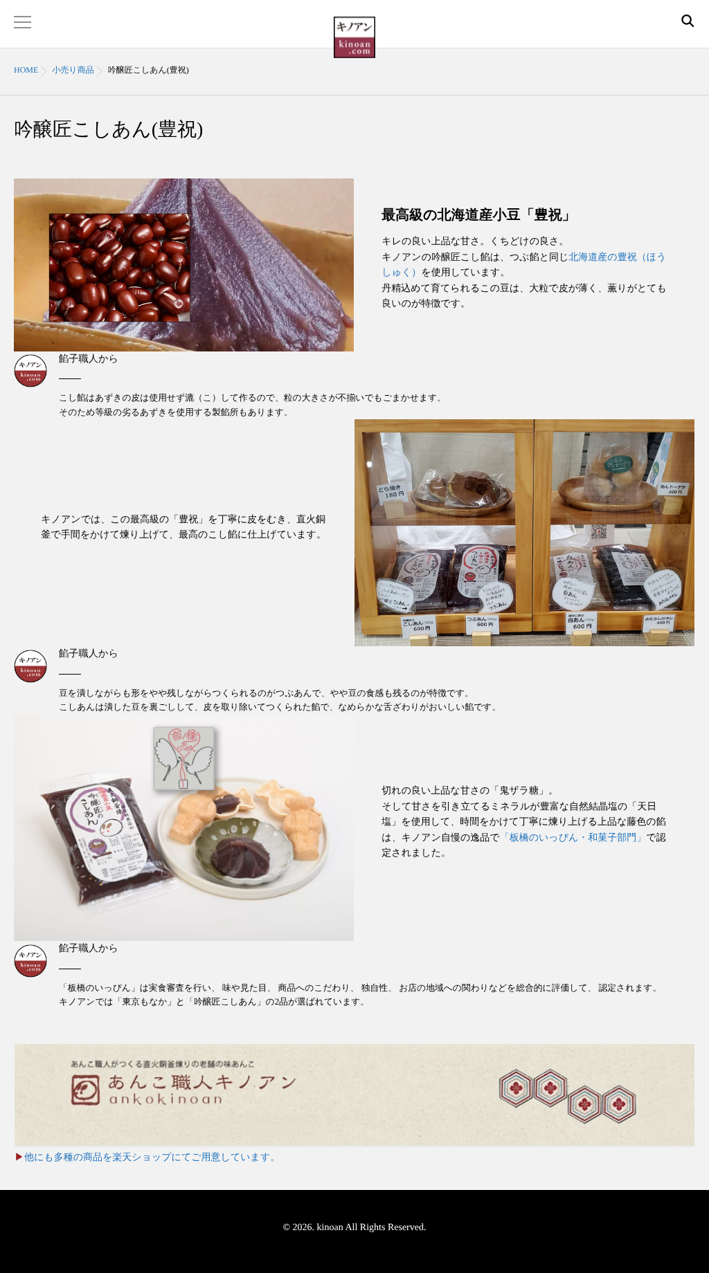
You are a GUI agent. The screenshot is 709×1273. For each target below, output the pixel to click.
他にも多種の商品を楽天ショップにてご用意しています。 (152, 1158)
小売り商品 (72, 70)
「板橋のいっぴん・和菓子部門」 (573, 838)
